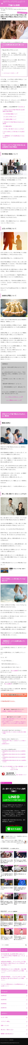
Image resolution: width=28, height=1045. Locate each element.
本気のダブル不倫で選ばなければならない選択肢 (13, 122)
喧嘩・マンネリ (5, 1025)
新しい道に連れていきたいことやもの (13, 128)
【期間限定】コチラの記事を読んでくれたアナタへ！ (13, 136)
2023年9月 (3, 999)
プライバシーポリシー (4, 1039)
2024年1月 (3, 995)
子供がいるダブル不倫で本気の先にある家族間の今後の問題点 (13, 110)
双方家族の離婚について (10, 114)
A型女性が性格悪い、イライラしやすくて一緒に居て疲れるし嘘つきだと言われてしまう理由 (13, 978)
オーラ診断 (14, 670)
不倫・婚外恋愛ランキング (21, 774)
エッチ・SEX (4, 1017)
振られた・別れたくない (7, 1029)
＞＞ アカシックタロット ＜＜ (13, 396)
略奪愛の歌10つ (6, 743)
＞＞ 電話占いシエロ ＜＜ (13, 400)
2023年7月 (3, 1007)
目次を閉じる (21, 106)
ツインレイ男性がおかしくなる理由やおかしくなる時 (13, 985)
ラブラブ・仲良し (5, 1021)
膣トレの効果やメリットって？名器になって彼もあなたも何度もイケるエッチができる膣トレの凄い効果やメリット (14, 723)
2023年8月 (3, 1003)
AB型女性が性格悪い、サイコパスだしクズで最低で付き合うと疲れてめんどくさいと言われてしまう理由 (13, 963)
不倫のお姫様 (14, 5)
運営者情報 (11, 1039)
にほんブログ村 (14, 769)
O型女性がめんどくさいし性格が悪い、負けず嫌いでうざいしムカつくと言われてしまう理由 (13, 970)
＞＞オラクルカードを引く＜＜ (9, 73)
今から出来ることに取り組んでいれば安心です (13, 132)
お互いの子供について (9, 116)
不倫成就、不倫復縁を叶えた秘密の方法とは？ (12, 711)
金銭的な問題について (9, 119)
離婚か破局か (7, 126)
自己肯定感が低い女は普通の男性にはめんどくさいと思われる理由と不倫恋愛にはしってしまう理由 (13, 955)
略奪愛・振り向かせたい (6, 782)
